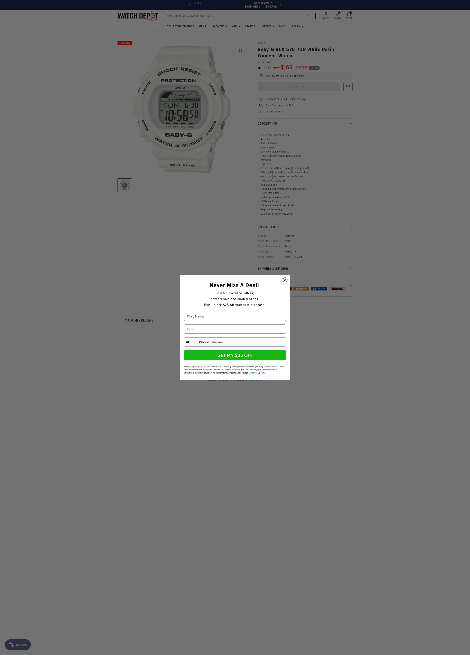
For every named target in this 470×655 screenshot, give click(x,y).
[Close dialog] (285, 280)
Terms (263, 373)
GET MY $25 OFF (235, 355)
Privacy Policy (254, 373)
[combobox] (190, 342)
